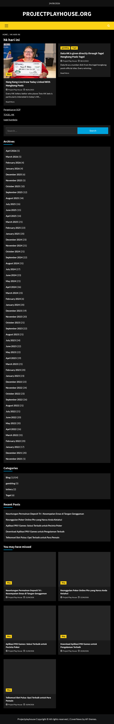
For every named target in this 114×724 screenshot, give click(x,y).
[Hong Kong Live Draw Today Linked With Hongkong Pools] (30, 60)
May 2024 (11, 281)
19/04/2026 (30, 704)
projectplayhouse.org (57, 14)
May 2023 (11, 352)
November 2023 (14, 316)
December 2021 (14, 453)
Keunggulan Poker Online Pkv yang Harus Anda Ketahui (34, 519)
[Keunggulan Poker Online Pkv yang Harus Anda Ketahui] (84, 569)
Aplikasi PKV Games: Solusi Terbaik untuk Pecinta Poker (34, 525)
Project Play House (15, 90)
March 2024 (12, 293)
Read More (10, 102)
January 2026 (13, 168)
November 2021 (14, 458)
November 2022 (14, 387)
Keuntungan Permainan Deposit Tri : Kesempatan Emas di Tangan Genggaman (45, 513)
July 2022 (11, 411)
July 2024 (11, 269)
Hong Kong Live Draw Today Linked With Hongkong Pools (28, 83)
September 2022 (14, 399)
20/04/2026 (84, 651)
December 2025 (14, 174)
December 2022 (14, 381)
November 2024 (14, 245)
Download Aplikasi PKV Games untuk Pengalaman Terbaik (35, 531)
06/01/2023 (30, 90)
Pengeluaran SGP (12, 109)
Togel (74, 48)
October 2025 (13, 186)
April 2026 (11, 150)
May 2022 (11, 423)
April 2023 (11, 358)
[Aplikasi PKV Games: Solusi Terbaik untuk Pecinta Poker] (30, 623)
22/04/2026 (30, 597)
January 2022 (13, 447)
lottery (9, 489)
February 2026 (13, 162)
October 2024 (13, 251)
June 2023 (11, 346)
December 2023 (14, 310)
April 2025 (11, 216)
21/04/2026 (30, 651)
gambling (65, 48)
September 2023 (14, 328)
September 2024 (14, 257)
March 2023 (12, 364)
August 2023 (12, 334)
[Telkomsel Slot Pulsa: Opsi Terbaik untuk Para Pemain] (30, 676)
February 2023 (13, 370)
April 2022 (11, 429)
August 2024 (12, 263)
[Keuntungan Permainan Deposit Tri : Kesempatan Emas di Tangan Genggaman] (30, 569)
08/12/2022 (84, 61)
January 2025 (13, 233)
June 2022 (11, 417)
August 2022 (12, 405)
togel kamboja (10, 119)
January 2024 (13, 304)
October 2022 (13, 393)
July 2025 (11, 204)
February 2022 (13, 441)
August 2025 (12, 198)
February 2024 (13, 299)
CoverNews (76, 719)
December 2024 (14, 239)
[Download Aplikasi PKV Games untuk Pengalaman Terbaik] (84, 623)
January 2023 (13, 376)
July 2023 (11, 340)
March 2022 (12, 435)
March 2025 (12, 222)
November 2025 (14, 180)
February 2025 (13, 227)
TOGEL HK (9, 114)
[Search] (108, 25)
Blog (9, 74)
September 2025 (14, 192)
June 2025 (11, 210)
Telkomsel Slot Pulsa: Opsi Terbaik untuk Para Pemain (32, 537)
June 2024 (11, 275)
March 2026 (12, 156)
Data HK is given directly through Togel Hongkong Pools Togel (82, 55)
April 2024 (11, 287)
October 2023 (13, 322)
